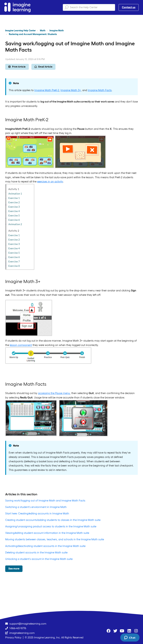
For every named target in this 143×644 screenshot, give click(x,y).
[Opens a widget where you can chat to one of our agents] (130, 638)
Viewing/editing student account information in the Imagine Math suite (47, 532)
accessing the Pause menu (54, 393)
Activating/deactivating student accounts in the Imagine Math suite (45, 545)
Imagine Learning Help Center (20, 30)
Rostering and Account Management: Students (33, 34)
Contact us (128, 7)
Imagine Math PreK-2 (46, 90)
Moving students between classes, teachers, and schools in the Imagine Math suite (54, 539)
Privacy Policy (13, 637)
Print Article (19, 66)
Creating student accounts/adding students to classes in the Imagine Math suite (52, 519)
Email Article (45, 66)
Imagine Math (57, 30)
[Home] (17, 7)
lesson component (21, 345)
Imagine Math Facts (100, 90)
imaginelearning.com (22, 632)
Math (42, 30)
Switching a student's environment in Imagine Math (36, 506)
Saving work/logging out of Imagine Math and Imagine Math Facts (45, 500)
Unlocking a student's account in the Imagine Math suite (39, 558)
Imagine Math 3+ (71, 90)
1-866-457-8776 (17, 628)
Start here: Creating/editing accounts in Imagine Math (37, 513)
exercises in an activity (50, 181)
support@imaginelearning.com (27, 623)
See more (13, 568)
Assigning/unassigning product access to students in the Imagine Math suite (50, 526)
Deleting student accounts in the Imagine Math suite (36, 552)
